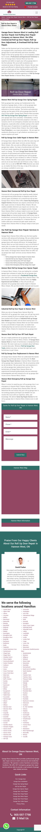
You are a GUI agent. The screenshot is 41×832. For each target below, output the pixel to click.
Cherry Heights (7, 659)
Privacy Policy (20, 804)
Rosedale (25, 697)
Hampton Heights (8, 727)
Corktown (6, 665)
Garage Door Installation (20, 781)
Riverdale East (27, 689)
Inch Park (25, 613)
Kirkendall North (27, 627)
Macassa (25, 645)
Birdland (5, 629)
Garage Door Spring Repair (20, 784)
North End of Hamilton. (29, 669)
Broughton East (7, 635)
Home (3, 17)
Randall (25, 685)
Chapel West (6, 655)
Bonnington (6, 633)
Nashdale (25, 665)
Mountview (26, 663)
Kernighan (26, 623)
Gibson (5, 701)
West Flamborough (28, 731)
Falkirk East (6, 693)
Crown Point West (8, 673)
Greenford (6, 715)
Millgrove (25, 657)
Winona (25, 735)
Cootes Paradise (8, 663)
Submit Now (20, 455)
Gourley (5, 711)
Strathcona (26, 713)
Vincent (25, 727)
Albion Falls (6, 611)
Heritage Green (7, 737)
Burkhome (6, 643)
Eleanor (5, 687)
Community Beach (8, 661)
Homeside (26, 609)
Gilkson (5, 705)
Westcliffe (26, 733)
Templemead (26, 719)
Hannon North (7, 729)
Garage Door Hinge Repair (20, 794)
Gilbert (5, 703)
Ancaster (5, 615)
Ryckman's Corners (28, 701)
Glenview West (7, 709)
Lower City (26, 643)
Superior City (26, 717)
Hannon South (7, 731)
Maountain (26, 647)
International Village (28, 615)
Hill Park (5, 739)
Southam (25, 705)
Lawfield (25, 635)
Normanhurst (26, 667)
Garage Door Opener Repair (20, 789)
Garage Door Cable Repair (20, 801)
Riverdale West (27, 691)
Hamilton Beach (7, 725)
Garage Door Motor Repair (20, 796)
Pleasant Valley (27, 679)
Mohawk (25, 659)
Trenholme (26, 723)
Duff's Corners (7, 679)
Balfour (5, 617)
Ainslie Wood (7, 609)
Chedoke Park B (7, 657)
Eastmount (6, 685)
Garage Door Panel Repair (20, 799)
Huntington (26, 611)
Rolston (25, 695)
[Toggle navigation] (36, 13)
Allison (5, 613)
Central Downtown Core (10, 649)
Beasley (5, 623)
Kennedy (25, 621)
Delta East (6, 675)
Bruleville (5, 639)
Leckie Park (26, 639)
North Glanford (27, 671)
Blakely (5, 631)
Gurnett (5, 723)
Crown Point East (8, 671)
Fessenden (6, 697)
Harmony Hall (7, 735)
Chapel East (6, 653)
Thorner (25, 721)
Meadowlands (27, 653)
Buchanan (6, 641)
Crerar (5, 669)
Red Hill (25, 687)
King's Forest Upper (28, 625)
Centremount (7, 651)
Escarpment (6, 691)
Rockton (25, 693)
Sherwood (26, 703)
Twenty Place (27, 725)
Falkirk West (6, 695)
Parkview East (27, 675)
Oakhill (25, 673)
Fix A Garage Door (20, 779)
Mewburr (25, 655)
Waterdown (26, 729)
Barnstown (6, 619)
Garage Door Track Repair (20, 791)
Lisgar (24, 641)
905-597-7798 (31, 3)
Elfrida (5, 689)
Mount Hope (26, 661)
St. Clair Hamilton (28, 707)
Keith (24, 619)
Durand (5, 683)
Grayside (5, 713)
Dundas (5, 681)
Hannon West (7, 733)
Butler (5, 645)
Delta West (6, 677)
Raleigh (25, 683)
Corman (5, 667)
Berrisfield (6, 625)
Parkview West (27, 677)
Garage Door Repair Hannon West (15, 17)
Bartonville (6, 621)
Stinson (25, 709)
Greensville (6, 721)
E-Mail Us (23, 818)
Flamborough (7, 699)
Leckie (25, 637)
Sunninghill (26, 715)
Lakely (25, 631)
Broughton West (7, 637)
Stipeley (25, 711)
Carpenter (6, 647)
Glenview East (7, 707)
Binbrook (5, 627)
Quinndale (26, 681)
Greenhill (5, 717)
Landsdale (26, 633)
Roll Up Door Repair (20, 786)
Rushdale (25, 699)
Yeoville (25, 737)
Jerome (25, 617)
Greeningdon (6, 719)
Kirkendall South (27, 629)
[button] (14, 561)
